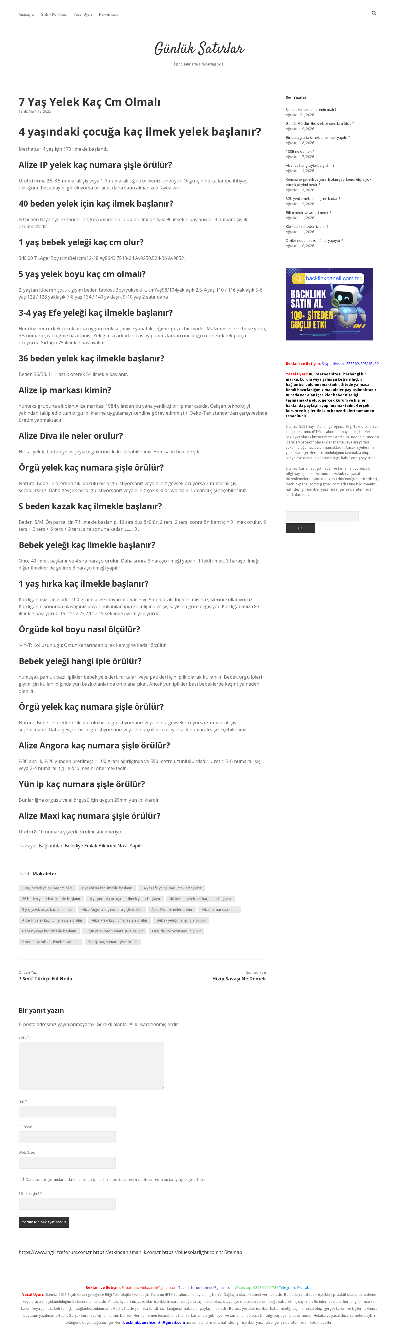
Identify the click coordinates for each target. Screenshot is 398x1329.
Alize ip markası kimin (219, 909)
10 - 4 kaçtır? (30, 1193)
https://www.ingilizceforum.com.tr (55, 1252)
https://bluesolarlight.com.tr (192, 1252)
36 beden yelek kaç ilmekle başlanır (51, 898)
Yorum (24, 1037)
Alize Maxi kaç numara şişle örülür (119, 920)
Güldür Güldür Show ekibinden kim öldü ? (320, 123)
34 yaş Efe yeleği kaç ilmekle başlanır (172, 888)
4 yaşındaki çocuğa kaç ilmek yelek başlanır (125, 898)
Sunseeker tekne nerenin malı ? (311, 109)
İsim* (23, 1101)
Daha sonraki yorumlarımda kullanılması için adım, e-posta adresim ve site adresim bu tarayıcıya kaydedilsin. (115, 1179)
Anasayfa (26, 14)
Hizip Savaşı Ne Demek (239, 978)
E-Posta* (26, 1126)
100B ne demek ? (300, 151)
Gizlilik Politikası (54, 14)
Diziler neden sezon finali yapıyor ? (314, 240)
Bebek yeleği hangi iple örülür (181, 920)
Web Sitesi (27, 1152)
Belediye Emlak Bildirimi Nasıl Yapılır (104, 845)
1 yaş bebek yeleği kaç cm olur (47, 888)
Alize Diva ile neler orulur (172, 909)
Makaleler (45, 873)
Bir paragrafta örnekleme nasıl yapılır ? (318, 137)
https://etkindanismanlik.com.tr (127, 1252)
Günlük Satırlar (199, 49)
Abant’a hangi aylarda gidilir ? (310, 165)
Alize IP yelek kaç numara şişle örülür (52, 920)
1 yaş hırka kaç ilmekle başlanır (107, 888)
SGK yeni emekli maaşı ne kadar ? (313, 198)
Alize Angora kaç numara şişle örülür (112, 909)
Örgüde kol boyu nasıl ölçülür (176, 931)
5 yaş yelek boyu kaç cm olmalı (47, 909)
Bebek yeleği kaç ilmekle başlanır (49, 931)
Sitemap (233, 1252)
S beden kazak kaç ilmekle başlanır (50, 941)
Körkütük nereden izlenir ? (307, 226)
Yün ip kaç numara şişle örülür (113, 941)
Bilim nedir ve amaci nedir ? (308, 212)
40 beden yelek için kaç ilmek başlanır (201, 898)
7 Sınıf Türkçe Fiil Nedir (46, 978)
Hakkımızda (108, 14)
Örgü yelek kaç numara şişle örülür (114, 931)
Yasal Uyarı (83, 14)
